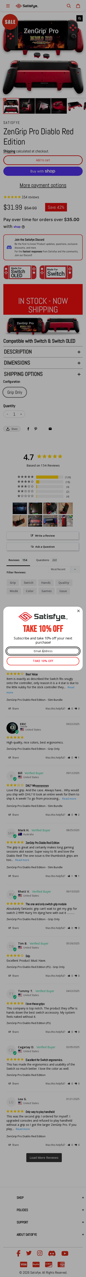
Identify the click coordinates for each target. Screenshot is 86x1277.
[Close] (78, 610)
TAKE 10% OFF (43, 661)
